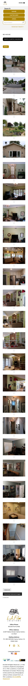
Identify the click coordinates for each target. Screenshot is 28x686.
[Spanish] (15, 653)
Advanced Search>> (18, 26)
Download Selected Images (12, 594)
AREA (14, 19)
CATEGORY (14, 15)
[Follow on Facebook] (9, 646)
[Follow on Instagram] (14, 646)
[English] (12, 653)
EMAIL (6, 46)
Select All (7, 590)
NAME (14, 11)
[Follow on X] (18, 646)
